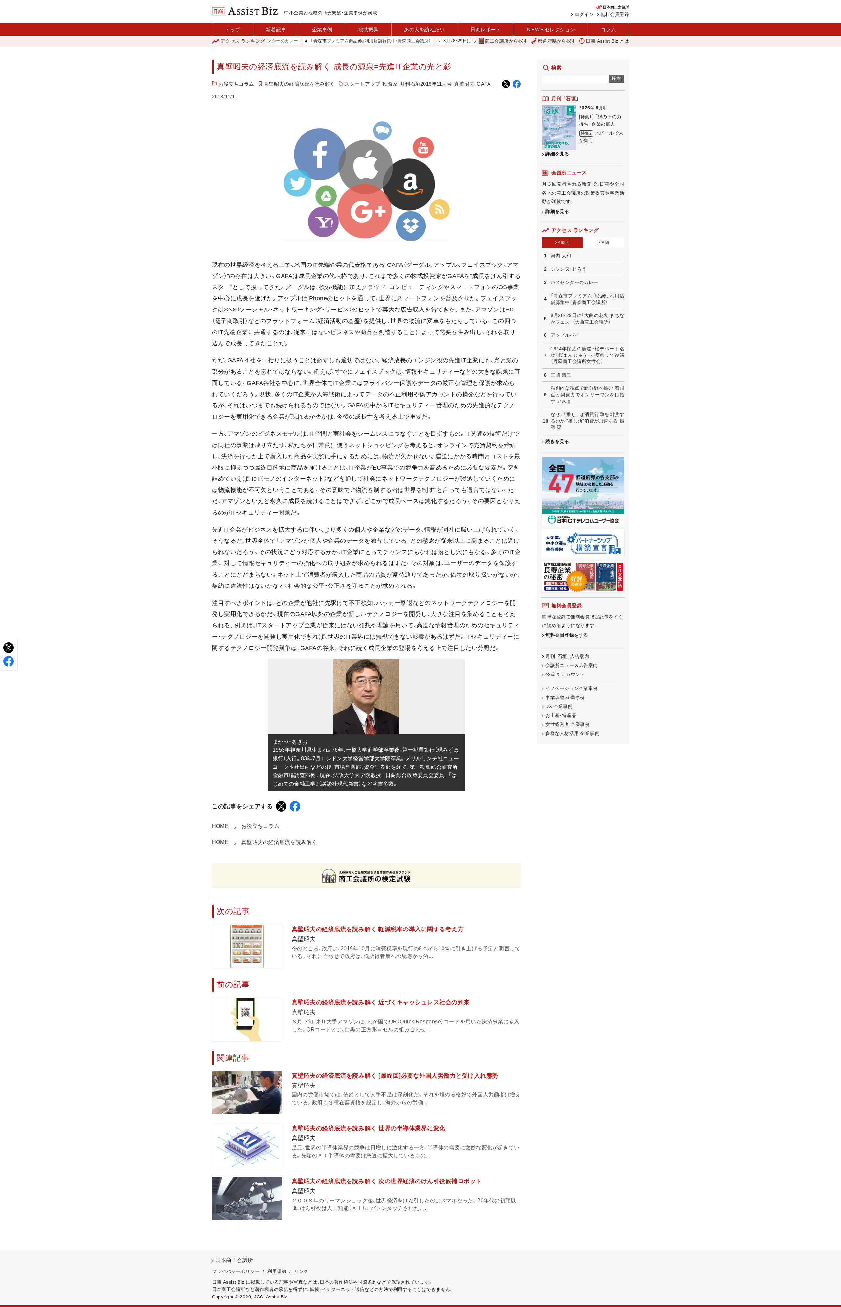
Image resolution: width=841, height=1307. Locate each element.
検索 (617, 78)
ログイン (584, 14)
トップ (232, 29)
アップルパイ (565, 335)
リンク (301, 1271)
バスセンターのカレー (574, 282)
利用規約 (276, 1271)
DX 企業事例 (559, 706)
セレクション (551, 29)
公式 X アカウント (565, 674)
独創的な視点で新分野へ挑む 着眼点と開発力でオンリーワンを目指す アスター (587, 394)
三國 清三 (561, 375)
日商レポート (485, 29)
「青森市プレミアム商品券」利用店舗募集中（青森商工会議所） (334, 41)
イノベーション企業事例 (571, 688)
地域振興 (368, 29)
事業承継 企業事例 (565, 697)
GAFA (483, 84)
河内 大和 (561, 255)
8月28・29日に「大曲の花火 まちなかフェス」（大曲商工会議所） (468, 41)
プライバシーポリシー (236, 1271)
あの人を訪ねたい (424, 29)
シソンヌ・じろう (568, 269)
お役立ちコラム (236, 84)
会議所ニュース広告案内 (571, 665)
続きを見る (557, 441)
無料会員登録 (615, 14)
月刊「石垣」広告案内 (567, 656)
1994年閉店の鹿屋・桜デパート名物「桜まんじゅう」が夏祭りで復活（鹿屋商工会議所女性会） (587, 355)
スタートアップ (362, 84)
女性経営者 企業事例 (567, 724)
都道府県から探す (557, 41)
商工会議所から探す (506, 41)
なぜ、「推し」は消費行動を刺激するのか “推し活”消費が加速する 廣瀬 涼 (587, 421)
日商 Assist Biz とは (607, 41)
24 (562, 242)
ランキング (243, 41)
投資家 (390, 84)
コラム (608, 29)
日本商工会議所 (234, 1260)
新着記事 (276, 29)
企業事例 (322, 29)
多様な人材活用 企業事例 (572, 733)
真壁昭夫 (464, 84)
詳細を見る (557, 153)
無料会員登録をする (566, 635)
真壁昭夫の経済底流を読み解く (299, 84)
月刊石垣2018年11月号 (426, 84)
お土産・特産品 (561, 715)
